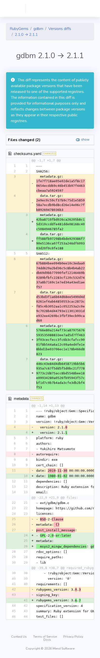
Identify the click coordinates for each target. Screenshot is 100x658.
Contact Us (19, 636)
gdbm (38, 28)
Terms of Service (45, 636)
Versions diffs (59, 28)
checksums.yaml (27, 153)
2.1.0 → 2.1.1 (26, 34)
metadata (21, 398)
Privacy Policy (73, 636)
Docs (47, 640)
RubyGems (19, 28)
